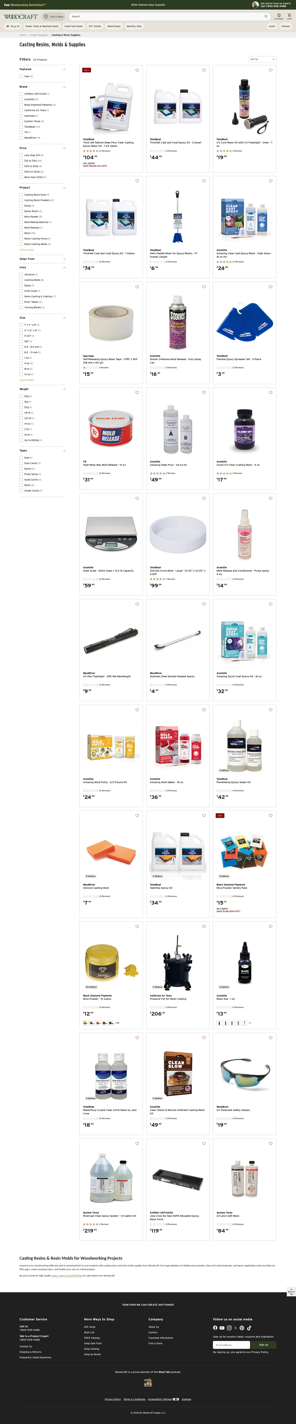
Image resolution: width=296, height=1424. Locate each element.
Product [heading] (25, 187)
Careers (153, 1332)
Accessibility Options (160, 1399)
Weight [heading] (24, 389)
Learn (272, 26)
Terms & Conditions (134, 1399)
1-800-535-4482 (30, 1330)
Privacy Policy (259, 1352)
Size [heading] (22, 317)
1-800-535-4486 (30, 1339)
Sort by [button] (254, 59)
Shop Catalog (91, 1348)
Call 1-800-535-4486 (273, 6)
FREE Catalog (92, 1338)
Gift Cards (89, 1327)
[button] (262, 59)
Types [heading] (23, 450)
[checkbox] (21, 76)
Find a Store (155, 1343)
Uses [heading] (23, 267)
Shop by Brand (92, 1354)
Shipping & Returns (30, 1352)
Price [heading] (23, 148)
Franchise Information (161, 1338)
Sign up (263, 1344)
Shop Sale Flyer (93, 1343)
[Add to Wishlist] (137, 70)
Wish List (89, 1332)
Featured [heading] (25, 69)
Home (23, 35)
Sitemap (186, 1399)
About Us (154, 1327)
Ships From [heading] (27, 259)
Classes (285, 26)
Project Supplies (39, 35)
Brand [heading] (23, 86)
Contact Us (26, 1346)
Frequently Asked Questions (35, 1357)
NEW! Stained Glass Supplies (148, 4)
